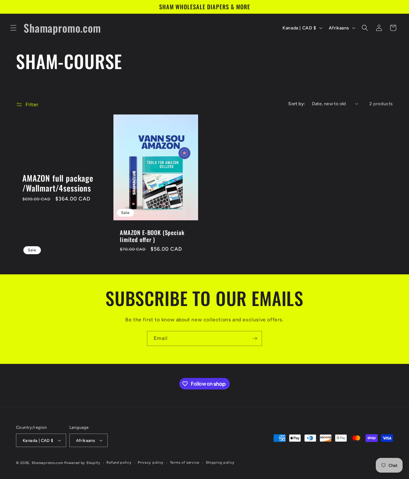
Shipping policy (220, 462)
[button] (13, 28)
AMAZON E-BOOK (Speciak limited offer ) (152, 236)
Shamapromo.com (47, 463)
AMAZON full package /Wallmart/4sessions (57, 183)
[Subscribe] (255, 338)
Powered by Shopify (82, 463)
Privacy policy (151, 462)
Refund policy (118, 462)
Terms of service (184, 462)
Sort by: (296, 103)
